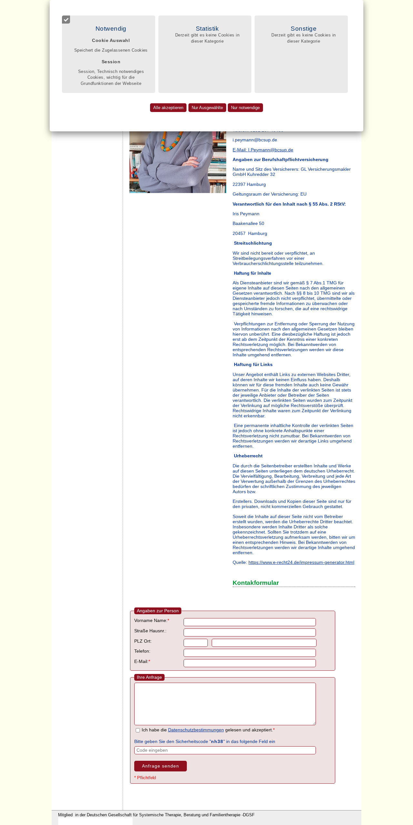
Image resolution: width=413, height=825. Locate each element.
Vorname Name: (151, 620)
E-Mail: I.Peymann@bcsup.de (263, 149)
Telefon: (142, 651)
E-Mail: (142, 661)
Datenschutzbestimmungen (196, 730)
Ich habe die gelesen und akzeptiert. (208, 730)
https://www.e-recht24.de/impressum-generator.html (301, 562)
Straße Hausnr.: (150, 630)
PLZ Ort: (143, 641)
